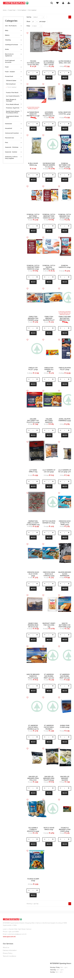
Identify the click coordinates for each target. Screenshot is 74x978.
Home (4, 10)
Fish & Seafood (22, 10)
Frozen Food (12, 10)
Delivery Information (10, 950)
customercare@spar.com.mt (16, 934)
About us (6, 947)
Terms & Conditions (9, 956)
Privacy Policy (7, 953)
